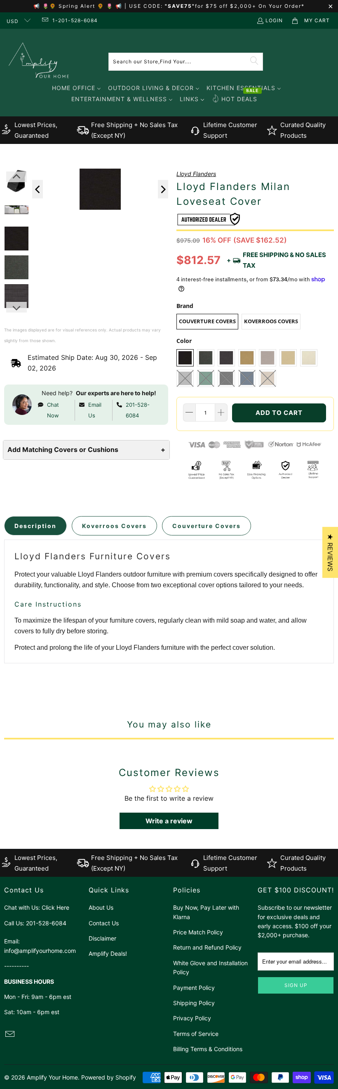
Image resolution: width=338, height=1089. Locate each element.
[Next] (163, 189)
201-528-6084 (138, 410)
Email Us (94, 410)
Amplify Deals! (108, 953)
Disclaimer (102, 938)
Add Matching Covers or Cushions (86, 449)
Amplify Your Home (52, 1077)
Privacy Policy (192, 1018)
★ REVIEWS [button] (330, 552)
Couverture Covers (207, 321)
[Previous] (37, 189)
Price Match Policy (198, 932)
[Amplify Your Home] (39, 61)
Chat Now (53, 410)
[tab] (35, 525)
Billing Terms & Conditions (207, 1048)
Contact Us (104, 923)
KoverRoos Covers (271, 321)
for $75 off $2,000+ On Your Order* (250, 6)
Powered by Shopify (108, 1077)
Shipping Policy (194, 1002)
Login (274, 20)
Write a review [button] (169, 821)
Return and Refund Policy (207, 947)
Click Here (55, 907)
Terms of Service (195, 1033)
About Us (101, 907)
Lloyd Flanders (196, 173)
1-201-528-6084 (75, 20)
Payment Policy (194, 987)
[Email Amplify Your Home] (44, 20)
